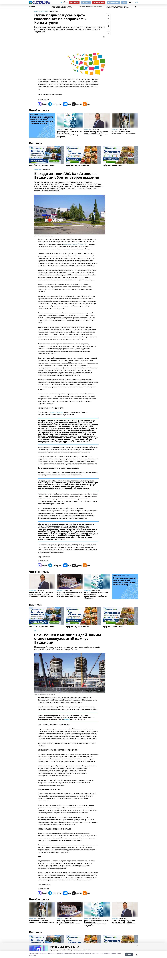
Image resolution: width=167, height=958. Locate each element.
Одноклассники (99, 2)
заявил (67, 719)
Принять (129, 954)
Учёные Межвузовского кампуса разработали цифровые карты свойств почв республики (118, 6)
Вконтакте (85, 2)
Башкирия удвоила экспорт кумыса (90, 6)
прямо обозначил (56, 412)
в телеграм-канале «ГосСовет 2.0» (75, 244)
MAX (124, 2)
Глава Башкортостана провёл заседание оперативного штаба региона (62, 6)
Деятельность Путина (41, 11)
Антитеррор (74, 2)
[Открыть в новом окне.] (42, 104)
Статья (32, 6)
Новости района (113, 2)
